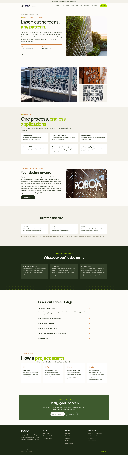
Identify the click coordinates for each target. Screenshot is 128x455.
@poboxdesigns (92, 440)
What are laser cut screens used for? (49, 318)
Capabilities (74, 5)
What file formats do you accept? (48, 328)
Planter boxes (46, 433)
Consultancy (84, 5)
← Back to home (103, 451)
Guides (67, 440)
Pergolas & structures (48, 435)
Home (22, 14)
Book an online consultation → (92, 276)
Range (58, 5)
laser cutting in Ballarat (37, 193)
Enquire (103, 5)
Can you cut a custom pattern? (47, 308)
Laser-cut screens (47, 438)
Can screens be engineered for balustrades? (52, 333)
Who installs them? (44, 338)
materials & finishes (82, 236)
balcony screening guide (96, 236)
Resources (94, 5)
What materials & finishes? (46, 323)
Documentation (69, 443)
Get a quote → (72, 414)
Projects (66, 5)
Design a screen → (28, 197)
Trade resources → (32, 274)
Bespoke (67, 433)
